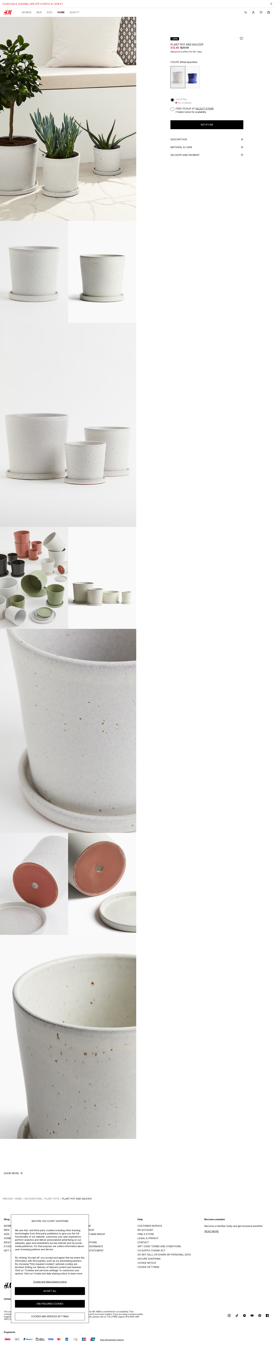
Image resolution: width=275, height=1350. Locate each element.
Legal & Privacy (148, 1238)
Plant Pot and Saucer (77, 1198)
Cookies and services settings (50, 1316)
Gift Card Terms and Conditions (159, 1246)
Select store (205, 108)
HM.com (7, 1198)
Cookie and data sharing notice (50, 1281)
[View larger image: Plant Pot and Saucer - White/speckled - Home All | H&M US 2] (34, 272)
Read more (211, 1231)
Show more (11, 1173)
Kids (49, 12)
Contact (143, 1242)
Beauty (74, 12)
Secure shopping (149, 1258)
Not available (184, 102)
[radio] (177, 77)
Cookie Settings (148, 1267)
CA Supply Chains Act (151, 1250)
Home (61, 12)
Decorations (33, 1198)
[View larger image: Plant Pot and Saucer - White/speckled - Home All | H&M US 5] (34, 578)
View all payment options (112, 1340)
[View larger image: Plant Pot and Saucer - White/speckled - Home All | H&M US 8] (34, 884)
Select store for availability (191, 112)
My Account (145, 1230)
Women (26, 12)
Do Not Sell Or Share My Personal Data (164, 1254)
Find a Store (146, 1234)
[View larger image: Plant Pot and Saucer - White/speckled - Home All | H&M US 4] (68, 425)
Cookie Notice (147, 1263)
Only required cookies (49, 1303)
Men (39, 12)
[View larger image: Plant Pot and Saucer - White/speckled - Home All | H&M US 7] (68, 731)
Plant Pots (51, 1198)
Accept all (49, 1291)
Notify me (207, 124)
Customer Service (150, 1225)
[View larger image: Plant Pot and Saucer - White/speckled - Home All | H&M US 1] (68, 119)
